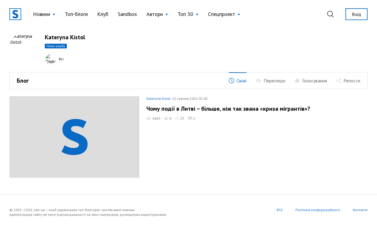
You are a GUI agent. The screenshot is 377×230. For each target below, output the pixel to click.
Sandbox (127, 14)
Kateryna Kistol (158, 98)
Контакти (360, 210)
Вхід (356, 14)
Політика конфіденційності (317, 210)
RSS (280, 210)
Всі (61, 59)
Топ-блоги (76, 14)
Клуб (102, 14)
